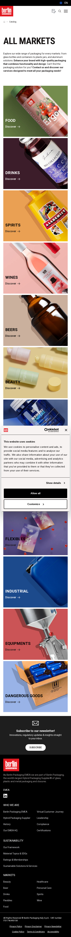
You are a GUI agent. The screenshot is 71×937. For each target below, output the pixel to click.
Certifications (44, 830)
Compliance (43, 824)
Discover (10, 126)
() (63, 2)
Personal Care (44, 888)
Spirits (40, 894)
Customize (33, 504)
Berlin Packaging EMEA (15, 811)
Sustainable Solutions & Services (20, 866)
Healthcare (42, 881)
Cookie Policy (18, 932)
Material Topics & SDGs (15, 853)
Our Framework (11, 847)
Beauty (7, 881)
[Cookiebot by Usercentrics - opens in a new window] (45, 430)
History (7, 824)
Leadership (42, 818)
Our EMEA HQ (10, 830)
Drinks (6, 894)
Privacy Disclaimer (33, 926)
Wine (39, 900)
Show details (53, 483)
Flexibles (7, 900)
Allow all (36, 493)
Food (5, 906)
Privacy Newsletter (52, 926)
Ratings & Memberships (15, 859)
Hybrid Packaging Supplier (16, 818)
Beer (5, 888)
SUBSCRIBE (35, 747)
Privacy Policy (16, 926)
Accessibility (53, 932)
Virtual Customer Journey (50, 811)
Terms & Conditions (36, 932)
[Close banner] (66, 430)
